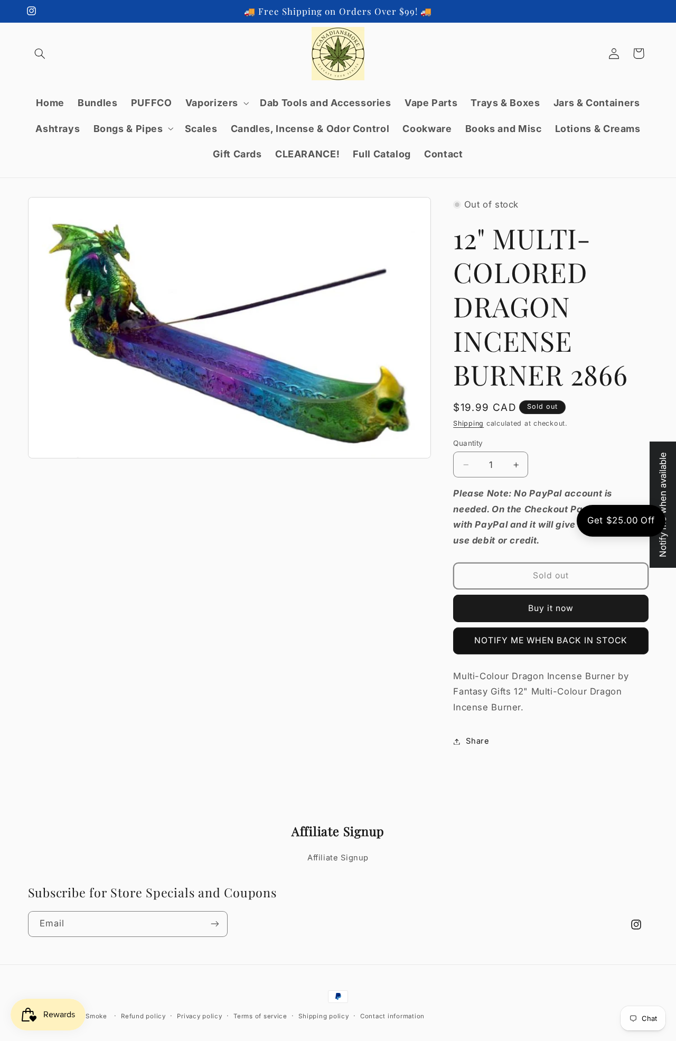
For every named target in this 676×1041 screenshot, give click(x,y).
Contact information (392, 1016)
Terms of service (260, 1016)
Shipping (468, 423)
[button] (40, 53)
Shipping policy (323, 1016)
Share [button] (477, 741)
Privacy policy (199, 1016)
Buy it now (551, 608)
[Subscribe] (214, 924)
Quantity (468, 443)
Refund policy (143, 1016)
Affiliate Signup (338, 857)
